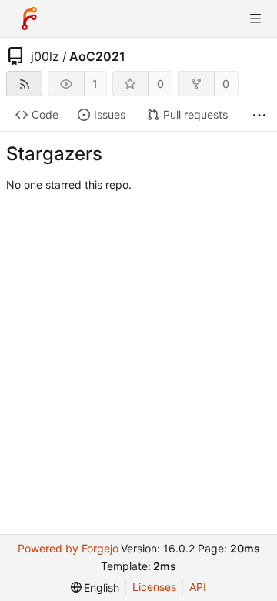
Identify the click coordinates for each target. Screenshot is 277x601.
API (197, 586)
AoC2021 (97, 56)
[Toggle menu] (255, 18)
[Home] (29, 18)
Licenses (154, 586)
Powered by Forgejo (68, 548)
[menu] (95, 587)
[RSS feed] (24, 83)
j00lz (45, 56)
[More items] (259, 115)
